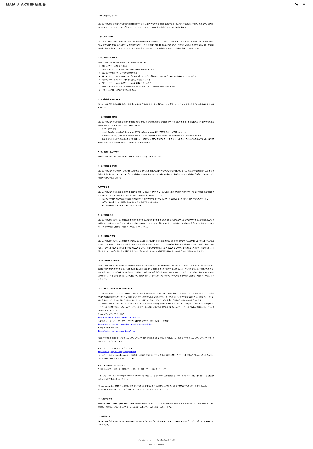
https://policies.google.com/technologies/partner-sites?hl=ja (125, 324)
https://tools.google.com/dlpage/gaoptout (117, 352)
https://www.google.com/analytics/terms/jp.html (119, 317)
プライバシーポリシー (145, 440)
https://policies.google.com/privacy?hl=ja (116, 331)
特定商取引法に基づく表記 (165, 440)
